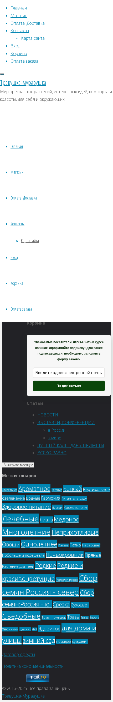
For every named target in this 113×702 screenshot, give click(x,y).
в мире (54, 438)
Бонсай (72, 488)
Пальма (63, 545)
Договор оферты (18, 654)
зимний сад (39, 640)
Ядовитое (49, 628)
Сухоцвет (80, 605)
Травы (73, 617)
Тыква (85, 617)
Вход (14, 257)
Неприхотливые (75, 532)
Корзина (17, 283)
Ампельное (9, 490)
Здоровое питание (26, 506)
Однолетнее (39, 544)
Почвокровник (65, 554)
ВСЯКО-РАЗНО (51, 453)
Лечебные (20, 519)
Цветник (25, 629)
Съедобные (21, 616)
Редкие (45, 565)
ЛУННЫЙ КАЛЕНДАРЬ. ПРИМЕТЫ (70, 445)
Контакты (17, 224)
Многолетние (26, 532)
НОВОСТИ (47, 415)
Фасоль (94, 617)
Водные (33, 498)
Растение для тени (18, 566)
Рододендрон (67, 579)
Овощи (11, 544)
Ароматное (34, 488)
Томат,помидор (54, 617)
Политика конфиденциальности (33, 666)
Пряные (93, 555)
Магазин (17, 172)
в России (56, 430)
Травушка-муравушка (23, 82)
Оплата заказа (21, 309)
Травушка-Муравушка (23, 696)
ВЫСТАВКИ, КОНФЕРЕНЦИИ (66, 422)
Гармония (50, 498)
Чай (34, 629)
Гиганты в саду (74, 498)
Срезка (61, 604)
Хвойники (10, 629)
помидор (63, 641)
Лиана (46, 519)
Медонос (66, 519)
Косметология (76, 507)
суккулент (80, 641)
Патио (75, 544)
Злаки (57, 507)
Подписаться (68, 386)
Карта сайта (30, 240)
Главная (17, 146)
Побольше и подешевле (23, 555)
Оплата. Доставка (24, 198)
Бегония (57, 490)
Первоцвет (91, 545)
